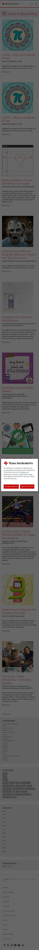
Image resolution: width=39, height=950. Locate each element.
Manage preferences (11, 486)
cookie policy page (25, 474)
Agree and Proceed (27, 486)
